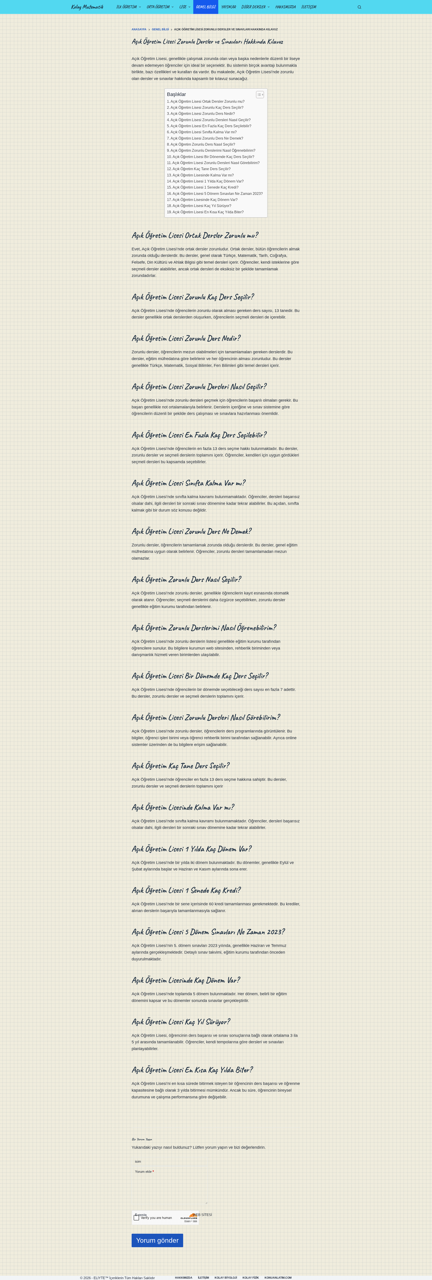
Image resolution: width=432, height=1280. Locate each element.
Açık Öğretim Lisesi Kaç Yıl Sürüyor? (202, 206)
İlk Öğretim (126, 6)
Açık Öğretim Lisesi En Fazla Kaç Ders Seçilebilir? (211, 126)
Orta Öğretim (157, 6)
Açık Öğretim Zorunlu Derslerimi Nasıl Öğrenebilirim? (213, 150)
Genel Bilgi (205, 6)
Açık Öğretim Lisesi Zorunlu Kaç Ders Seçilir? (207, 107)
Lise (182, 6)
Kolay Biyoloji (226, 1277)
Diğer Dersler (253, 6)
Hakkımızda (285, 6)
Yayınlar (228, 6)
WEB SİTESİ (202, 1215)
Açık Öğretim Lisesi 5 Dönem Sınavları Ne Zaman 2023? (218, 193)
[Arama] (359, 7)
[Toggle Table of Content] (258, 94)
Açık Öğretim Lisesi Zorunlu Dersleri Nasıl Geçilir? (211, 120)
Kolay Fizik (251, 1277)
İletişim (308, 6)
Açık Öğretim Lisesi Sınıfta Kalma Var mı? (204, 132)
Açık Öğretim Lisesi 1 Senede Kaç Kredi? (205, 187)
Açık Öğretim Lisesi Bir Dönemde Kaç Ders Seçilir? (213, 157)
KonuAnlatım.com (278, 1277)
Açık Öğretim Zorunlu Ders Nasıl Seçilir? (203, 144)
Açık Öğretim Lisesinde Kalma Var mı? (203, 175)
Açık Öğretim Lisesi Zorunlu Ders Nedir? (203, 113)
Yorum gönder (157, 1240)
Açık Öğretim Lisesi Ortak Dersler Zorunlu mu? (208, 101)
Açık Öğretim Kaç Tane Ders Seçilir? (202, 169)
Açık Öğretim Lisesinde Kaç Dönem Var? (205, 200)
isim (138, 1161)
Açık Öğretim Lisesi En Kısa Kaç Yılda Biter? (208, 212)
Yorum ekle (144, 1171)
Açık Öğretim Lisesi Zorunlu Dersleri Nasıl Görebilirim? (216, 163)
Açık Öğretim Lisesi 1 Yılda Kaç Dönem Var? (208, 181)
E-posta (140, 1215)
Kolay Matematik (87, 6)
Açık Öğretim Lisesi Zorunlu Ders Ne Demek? (207, 138)
